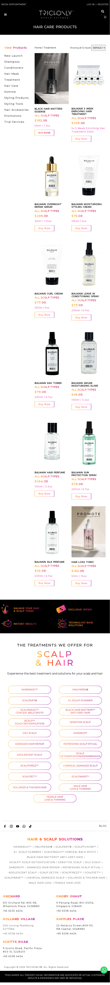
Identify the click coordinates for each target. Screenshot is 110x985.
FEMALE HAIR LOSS (68, 883)
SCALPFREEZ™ (29, 765)
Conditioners (13, 67)
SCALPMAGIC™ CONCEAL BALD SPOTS (29, 711)
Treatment (12, 79)
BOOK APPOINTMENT (13, 4)
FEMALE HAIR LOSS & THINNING (55, 798)
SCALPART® (29, 700)
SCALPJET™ (29, 776)
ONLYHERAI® (80, 689)
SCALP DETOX (49, 872)
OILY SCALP (30, 733)
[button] (5, 14)
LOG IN (91, 4)
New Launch (13, 55)
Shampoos (12, 61)
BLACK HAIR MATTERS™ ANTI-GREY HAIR (80, 711)
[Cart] (105, 17)
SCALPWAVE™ (80, 776)
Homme (10, 91)
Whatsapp (104, 970)
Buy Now (44, 132)
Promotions (12, 115)
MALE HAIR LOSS (40, 883)
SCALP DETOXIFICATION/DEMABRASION (80, 755)
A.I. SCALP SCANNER (80, 700)
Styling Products (16, 97)
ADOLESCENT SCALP (29, 754)
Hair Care (11, 85)
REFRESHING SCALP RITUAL (80, 744)
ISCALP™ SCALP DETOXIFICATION (29, 722)
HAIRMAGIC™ (29, 689)
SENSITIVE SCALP (80, 722)
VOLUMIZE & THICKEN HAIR (29, 787)
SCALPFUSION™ (85, 846)
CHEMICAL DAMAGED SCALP (80, 765)
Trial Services (14, 121)
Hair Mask (11, 73)
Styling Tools (13, 103)
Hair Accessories (16, 109)
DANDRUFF (80, 733)
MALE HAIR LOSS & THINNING (80, 787)
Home (38, 47)
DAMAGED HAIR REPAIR (29, 744)
